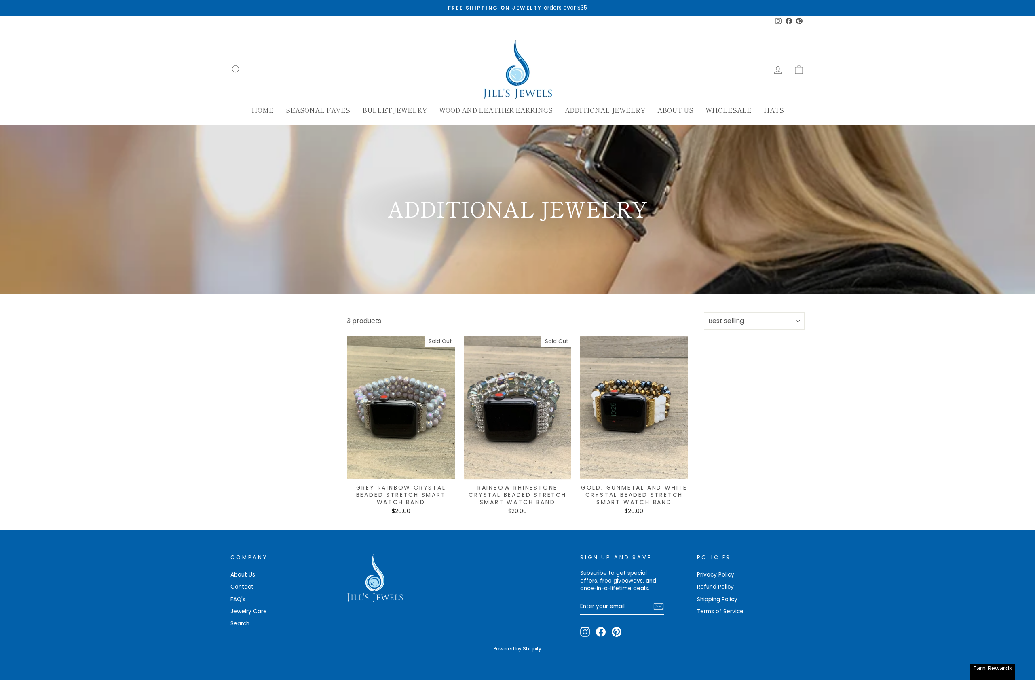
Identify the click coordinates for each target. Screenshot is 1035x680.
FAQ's (237, 599)
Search (239, 623)
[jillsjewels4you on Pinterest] (616, 632)
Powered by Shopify (517, 648)
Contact (241, 587)
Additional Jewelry (605, 110)
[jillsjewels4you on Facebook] (601, 632)
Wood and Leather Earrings (496, 110)
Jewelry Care (248, 611)
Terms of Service (720, 611)
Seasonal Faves (318, 110)
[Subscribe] (658, 606)
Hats (774, 110)
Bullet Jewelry (394, 110)
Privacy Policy (715, 575)
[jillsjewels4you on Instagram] (585, 632)
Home (262, 110)
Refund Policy (715, 587)
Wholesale (728, 110)
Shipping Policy (717, 599)
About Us (675, 110)
